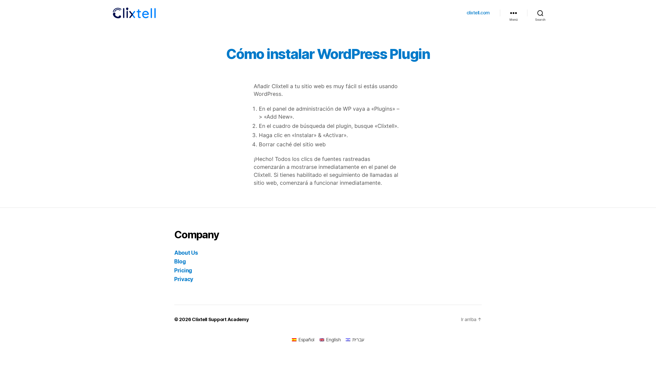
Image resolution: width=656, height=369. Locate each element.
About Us (186, 253)
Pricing (183, 270)
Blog (180, 261)
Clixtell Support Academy (220, 319)
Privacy (183, 279)
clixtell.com (478, 12)
